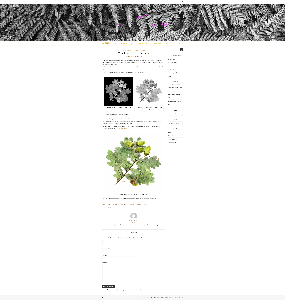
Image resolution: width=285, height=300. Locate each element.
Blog (113, 2)
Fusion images (171, 59)
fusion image (124, 128)
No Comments (138, 56)
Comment (104, 262)
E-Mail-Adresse (106, 248)
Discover (108, 2)
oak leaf (139, 204)
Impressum (161, 297)
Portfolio (132, 2)
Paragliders (171, 69)
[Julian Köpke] (107, 43)
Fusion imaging (127, 50)
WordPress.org (172, 142)
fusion (109, 204)
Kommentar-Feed (172, 139)
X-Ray (144, 50)
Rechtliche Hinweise (153, 297)
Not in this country (172, 62)
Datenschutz (145, 297)
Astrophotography (122, 2)
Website (104, 255)
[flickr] (182, 2)
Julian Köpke (142, 17)
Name (104, 241)
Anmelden (170, 132)
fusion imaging (124, 204)
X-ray (151, 204)
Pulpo (169, 66)
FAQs (103, 2)
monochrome (132, 204)
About (138, 2)
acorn (104, 204)
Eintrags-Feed (171, 136)
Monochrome (137, 50)
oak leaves (145, 204)
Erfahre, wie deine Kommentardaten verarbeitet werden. (148, 290)
